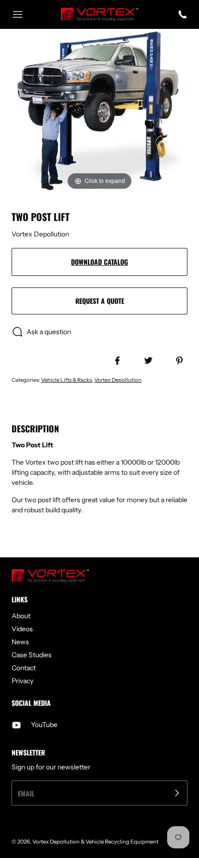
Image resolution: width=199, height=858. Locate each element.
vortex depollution (118, 380)
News (20, 641)
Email (26, 793)
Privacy (22, 680)
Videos (22, 628)
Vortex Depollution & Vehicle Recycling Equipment (95, 841)
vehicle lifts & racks (66, 380)
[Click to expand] (99, 110)
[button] (22, 14)
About (21, 615)
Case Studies (32, 654)
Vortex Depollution (40, 234)
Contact (24, 667)
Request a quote (99, 301)
